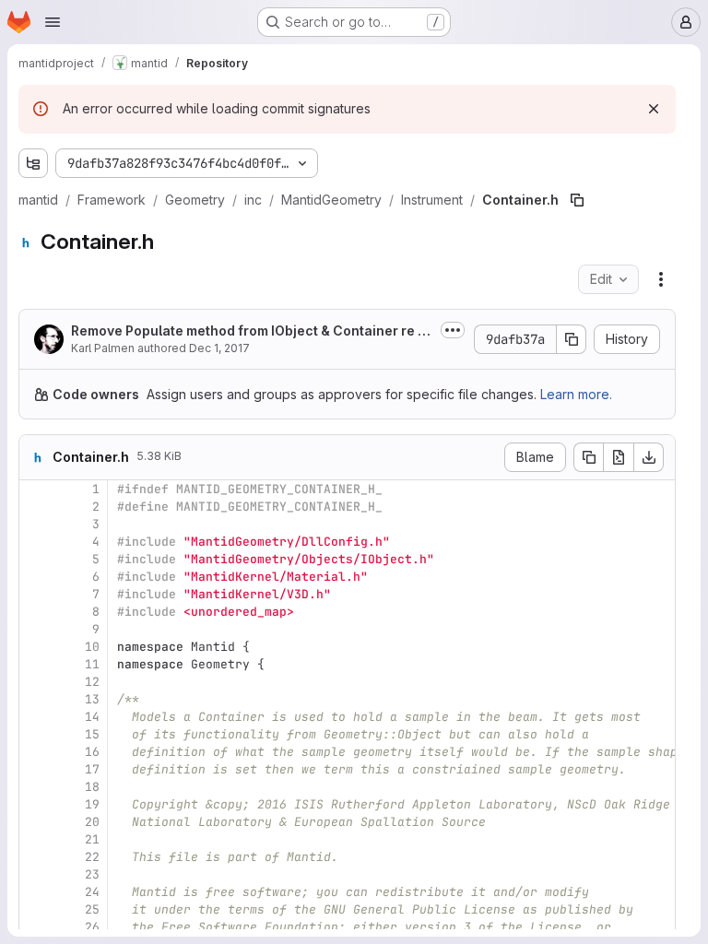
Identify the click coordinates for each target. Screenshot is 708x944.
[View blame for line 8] (35, 611)
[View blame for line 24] (35, 892)
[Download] (649, 457)
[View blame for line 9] (35, 629)
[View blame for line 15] (35, 734)
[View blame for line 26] (35, 927)
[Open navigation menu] (52, 22)
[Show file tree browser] (33, 163)
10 (92, 647)
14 (92, 717)
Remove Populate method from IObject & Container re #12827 (251, 331)
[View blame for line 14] (35, 717)
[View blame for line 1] (35, 489)
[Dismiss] (654, 109)
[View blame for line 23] (35, 874)
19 (92, 804)
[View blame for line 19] (35, 804)
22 (92, 857)
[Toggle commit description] (453, 330)
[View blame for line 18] (35, 787)
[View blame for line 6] (35, 576)
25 (92, 909)
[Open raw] (618, 457)
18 (92, 787)
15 (92, 734)
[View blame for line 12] (35, 681)
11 (92, 664)
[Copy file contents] (588, 457)
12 (92, 682)
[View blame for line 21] (35, 839)
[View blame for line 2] (35, 506)
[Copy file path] (577, 200)
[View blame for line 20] (35, 822)
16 (92, 752)
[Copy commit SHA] (571, 339)
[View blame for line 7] (35, 594)
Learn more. (576, 394)
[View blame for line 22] (35, 857)
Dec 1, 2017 (219, 348)
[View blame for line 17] (35, 769)
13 (92, 699)
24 (92, 892)
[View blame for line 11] (35, 664)
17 (92, 769)
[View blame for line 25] (35, 909)
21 (92, 839)
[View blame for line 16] (35, 752)
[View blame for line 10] (35, 646)
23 (92, 874)
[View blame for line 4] (35, 541)
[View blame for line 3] (35, 524)
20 (92, 822)
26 (92, 927)
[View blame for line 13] (35, 699)
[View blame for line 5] (35, 559)
